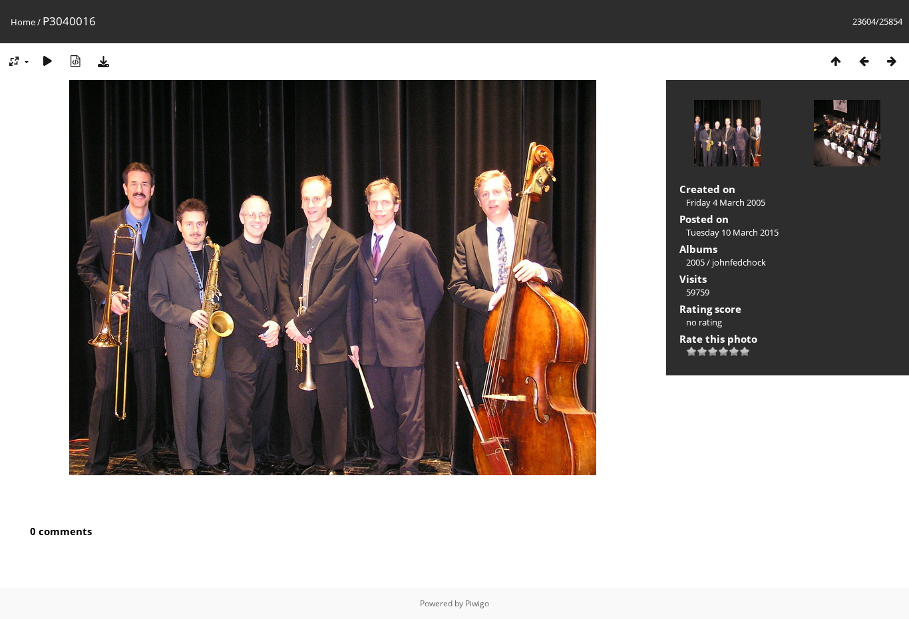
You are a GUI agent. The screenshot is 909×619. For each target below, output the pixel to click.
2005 (695, 262)
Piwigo (477, 603)
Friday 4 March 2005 (725, 202)
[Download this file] (103, 61)
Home (23, 22)
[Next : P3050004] (892, 61)
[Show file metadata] (75, 61)
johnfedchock (739, 262)
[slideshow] (47, 61)
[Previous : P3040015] (864, 61)
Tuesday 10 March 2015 (732, 232)
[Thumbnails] (836, 61)
